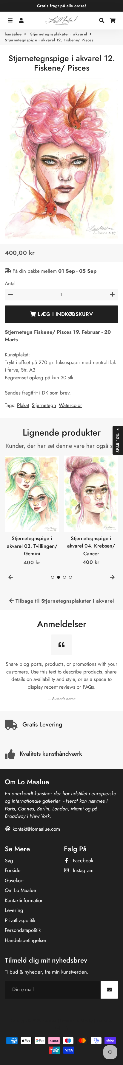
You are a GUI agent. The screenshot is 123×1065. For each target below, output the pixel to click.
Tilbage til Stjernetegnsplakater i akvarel (64, 600)
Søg (9, 860)
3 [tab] (64, 577)
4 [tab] (70, 577)
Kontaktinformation (24, 900)
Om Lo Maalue (20, 890)
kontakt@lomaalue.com (35, 828)
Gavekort (14, 880)
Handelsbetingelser (26, 940)
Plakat (23, 405)
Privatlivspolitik (20, 920)
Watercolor (70, 405)
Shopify (87, 1021)
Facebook (82, 860)
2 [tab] (58, 577)
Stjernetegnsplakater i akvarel (58, 34)
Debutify (61, 1028)
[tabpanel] (32, 511)
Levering (14, 910)
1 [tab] (52, 577)
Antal (10, 283)
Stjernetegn (44, 405)
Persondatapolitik (23, 930)
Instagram (82, 870)
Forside (13, 870)
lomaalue (13, 34)
